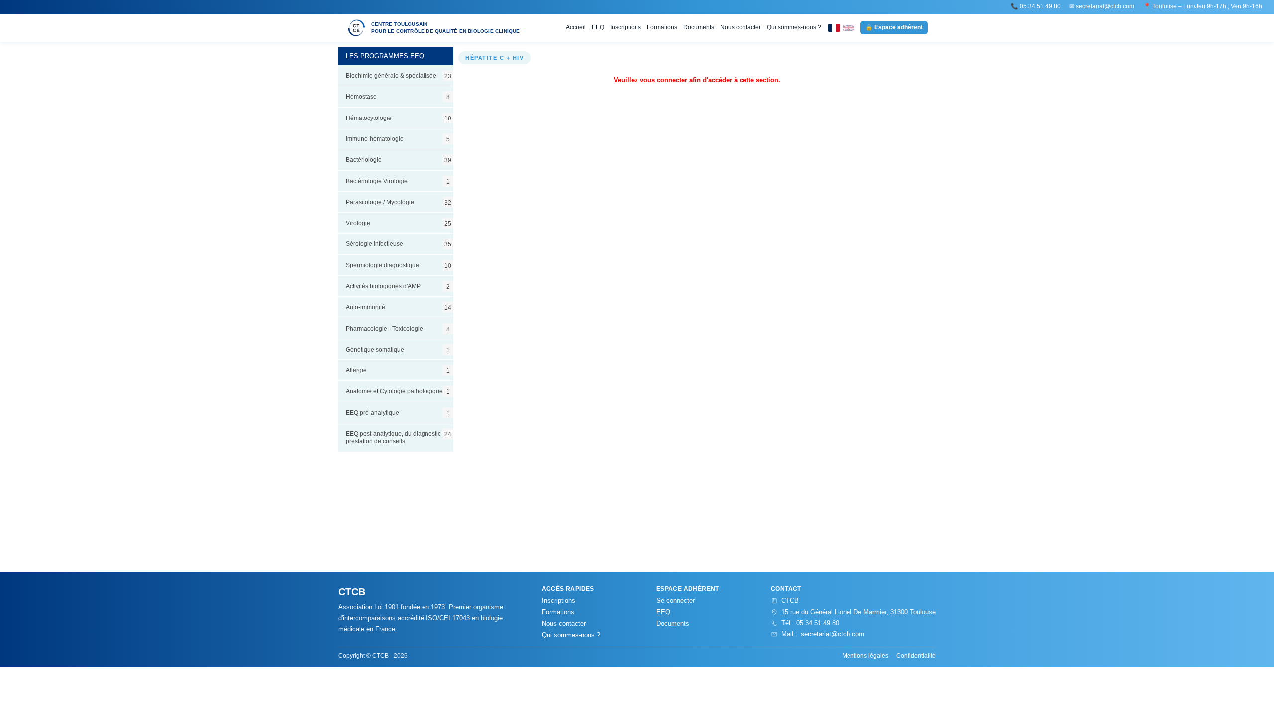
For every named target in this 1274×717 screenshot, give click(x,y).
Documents (698, 27)
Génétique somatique (398, 349)
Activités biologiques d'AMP (398, 286)
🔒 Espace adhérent (894, 27)
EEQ (598, 27)
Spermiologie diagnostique (398, 265)
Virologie (398, 223)
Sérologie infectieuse (398, 243)
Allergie (398, 370)
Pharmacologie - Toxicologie (398, 328)
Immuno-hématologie (398, 138)
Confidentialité (916, 655)
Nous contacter (740, 27)
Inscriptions (625, 27)
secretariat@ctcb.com (1105, 6)
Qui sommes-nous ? (794, 27)
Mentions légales (865, 655)
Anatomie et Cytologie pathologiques (398, 391)
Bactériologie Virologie (398, 181)
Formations (662, 27)
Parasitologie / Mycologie (398, 202)
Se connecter (675, 600)
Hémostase (398, 96)
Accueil (576, 27)
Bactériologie (398, 159)
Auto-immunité (398, 307)
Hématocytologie (398, 118)
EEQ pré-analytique (398, 412)
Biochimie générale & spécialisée (398, 75)
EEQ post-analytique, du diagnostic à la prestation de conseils (399, 437)
